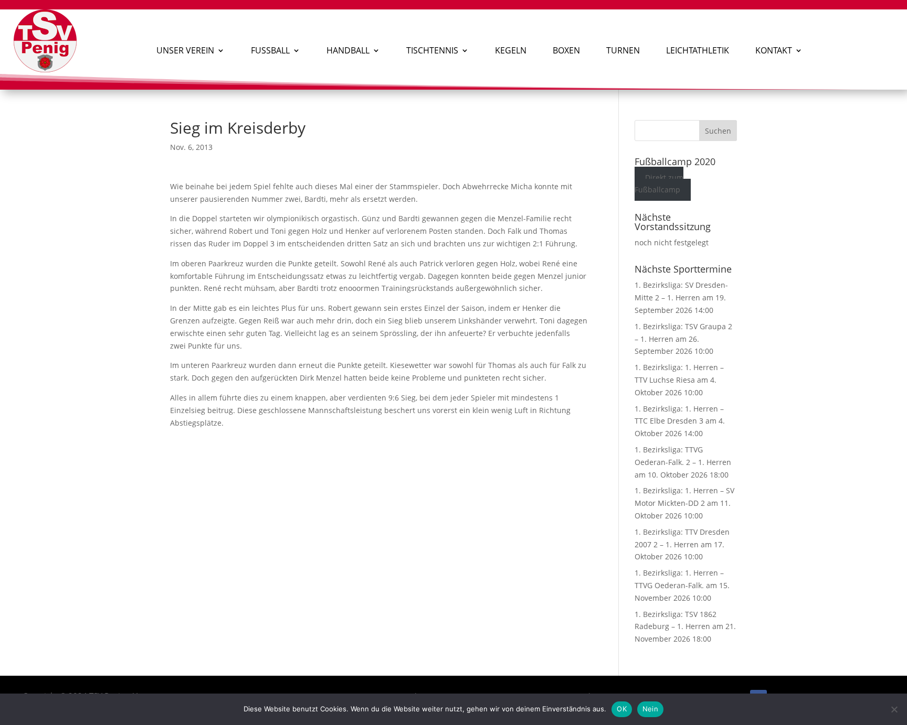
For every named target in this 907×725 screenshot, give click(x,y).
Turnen (623, 50)
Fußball (270, 50)
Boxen (566, 50)
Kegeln (510, 50)
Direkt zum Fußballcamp (659, 183)
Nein (650, 709)
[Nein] (894, 709)
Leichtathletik (697, 50)
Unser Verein (185, 50)
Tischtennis (432, 50)
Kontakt (773, 50)
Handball (348, 50)
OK (622, 709)
